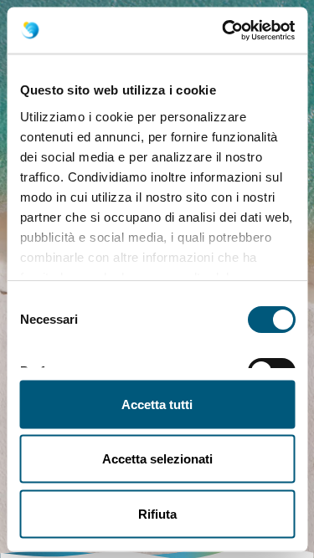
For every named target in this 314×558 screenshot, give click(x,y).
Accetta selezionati (157, 459)
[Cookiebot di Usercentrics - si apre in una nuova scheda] (223, 30)
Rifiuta (157, 513)
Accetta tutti (157, 404)
